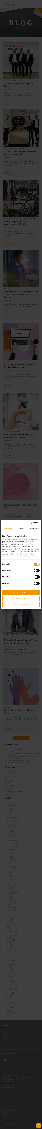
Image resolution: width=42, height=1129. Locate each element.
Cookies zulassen (21, 592)
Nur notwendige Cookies (21, 604)
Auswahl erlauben (21, 598)
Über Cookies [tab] (34, 529)
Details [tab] (21, 529)
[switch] (37, 570)
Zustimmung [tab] (7, 529)
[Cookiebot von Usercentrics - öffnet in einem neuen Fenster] (31, 523)
